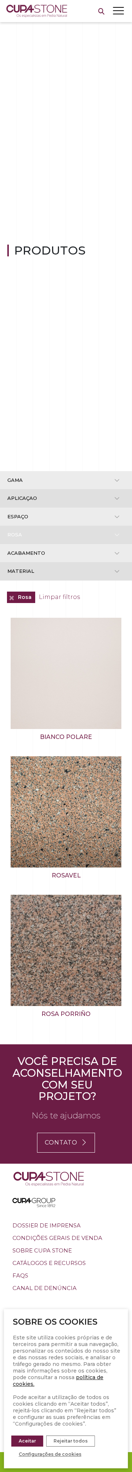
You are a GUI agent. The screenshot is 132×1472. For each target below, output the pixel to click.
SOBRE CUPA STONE (42, 1250)
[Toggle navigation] (118, 11)
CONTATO (61, 1142)
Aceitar (27, 1441)
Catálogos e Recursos (49, 1262)
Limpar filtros (59, 596)
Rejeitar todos (71, 1441)
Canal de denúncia (44, 1288)
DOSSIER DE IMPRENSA (46, 1225)
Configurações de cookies (50, 1454)
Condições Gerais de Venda (57, 1237)
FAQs (20, 1275)
